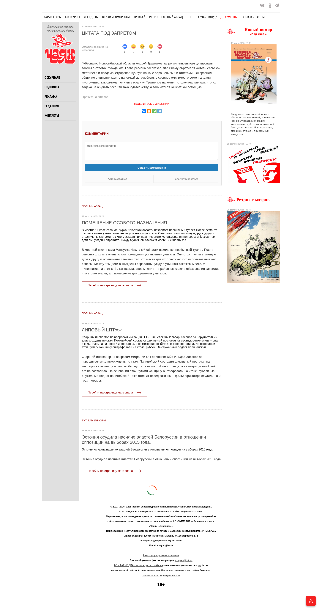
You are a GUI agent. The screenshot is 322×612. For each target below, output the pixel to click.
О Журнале (52, 77)
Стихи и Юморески (116, 17)
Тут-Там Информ (94, 420)
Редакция (52, 106)
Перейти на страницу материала (110, 285)
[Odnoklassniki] (269, 6)
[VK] (262, 6)
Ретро (153, 17)
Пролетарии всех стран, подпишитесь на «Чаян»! (60, 29)
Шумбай (139, 17)
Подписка (52, 87)
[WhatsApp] (154, 111)
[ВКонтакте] (144, 111)
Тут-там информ (253, 17)
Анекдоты (91, 17)
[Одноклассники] (149, 111)
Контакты (52, 115)
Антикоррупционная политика (161, 555)
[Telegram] (276, 6)
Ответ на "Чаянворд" (202, 17)
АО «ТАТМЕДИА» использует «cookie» (137, 565)
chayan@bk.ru (183, 560)
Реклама (51, 96)
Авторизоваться (117, 178)
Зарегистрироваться (186, 178)
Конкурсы (72, 17)
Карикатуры (52, 17)
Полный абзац (172, 17)
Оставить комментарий (152, 167)
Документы (229, 17)
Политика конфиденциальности (161, 575)
